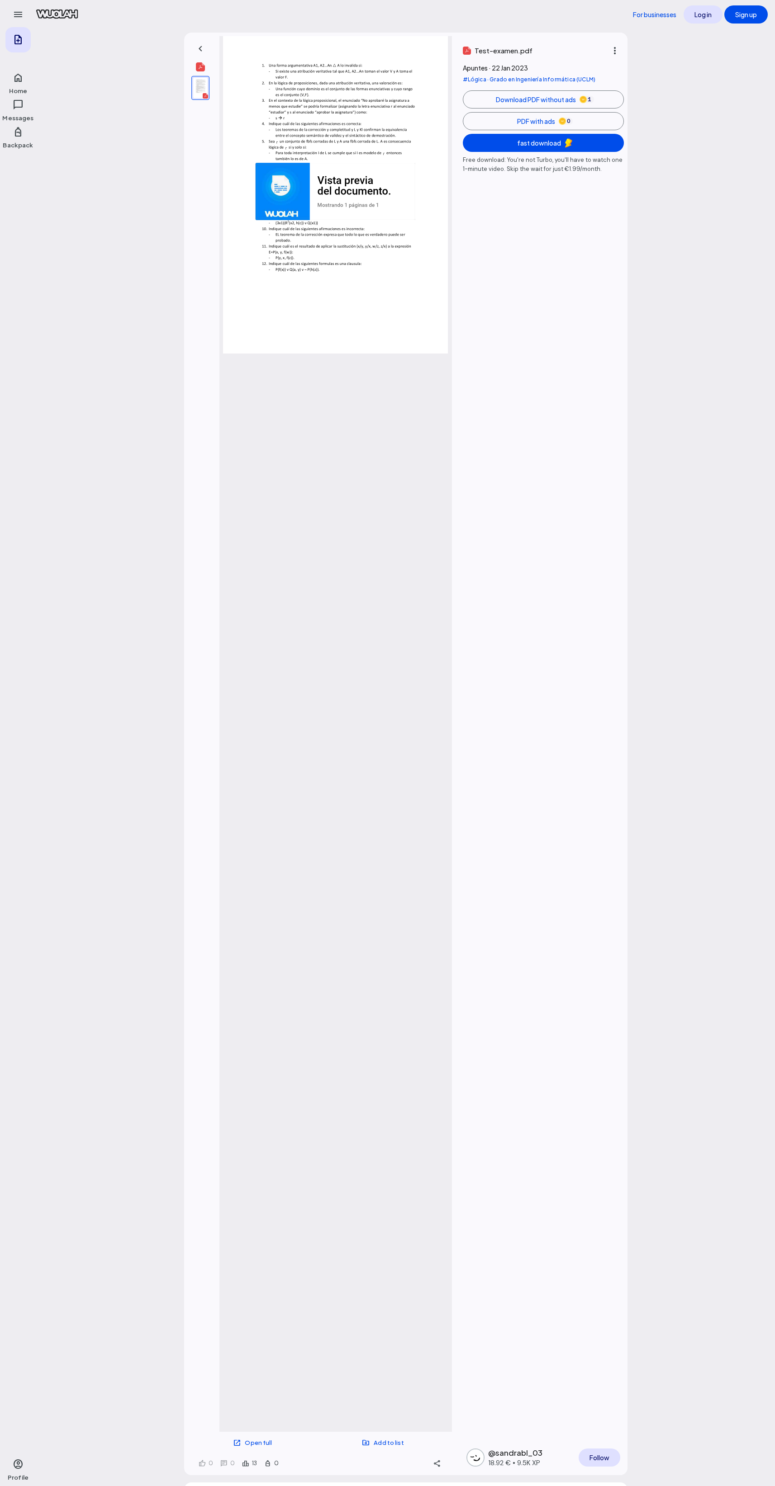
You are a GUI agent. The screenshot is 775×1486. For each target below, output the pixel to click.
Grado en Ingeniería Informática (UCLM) (542, 79)
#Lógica (474, 79)
